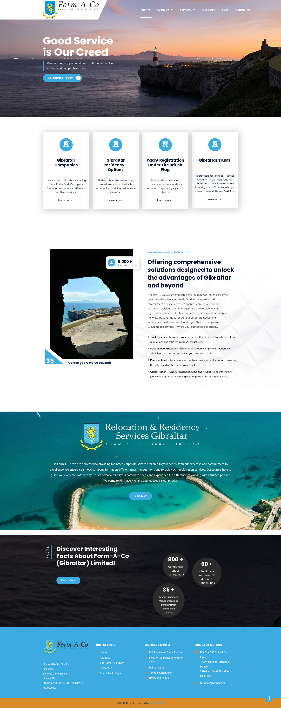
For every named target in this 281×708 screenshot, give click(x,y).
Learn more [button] (65, 200)
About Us (163, 10)
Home (146, 10)
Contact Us (242, 10)
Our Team (208, 10)
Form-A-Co (157, 703)
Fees (225, 10)
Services (185, 10)
